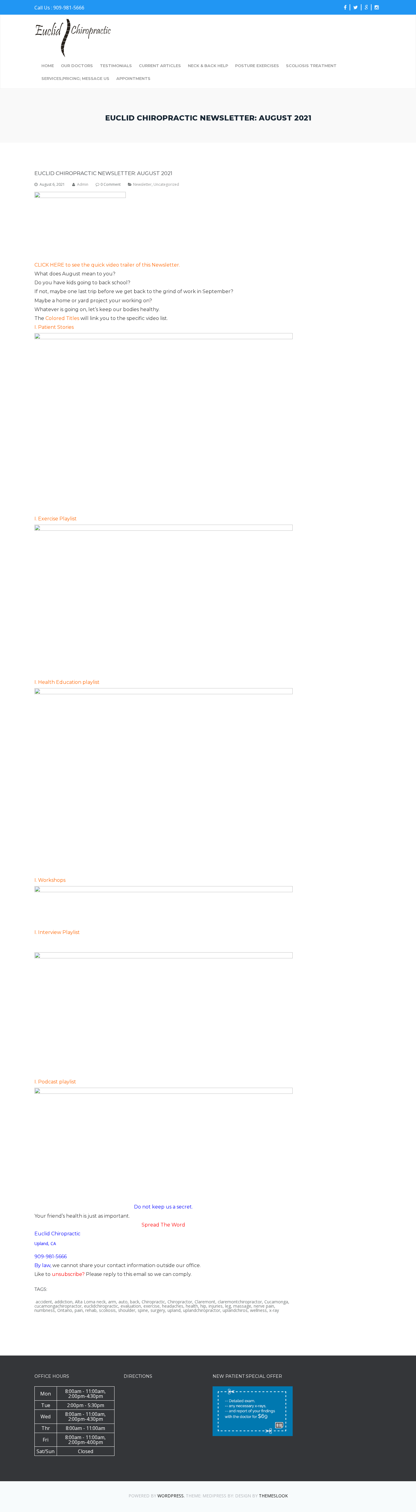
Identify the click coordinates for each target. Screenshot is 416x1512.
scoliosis (107, 1310)
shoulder (126, 1310)
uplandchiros (235, 1310)
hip (203, 1306)
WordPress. (171, 1496)
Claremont (205, 1302)
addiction (63, 1302)
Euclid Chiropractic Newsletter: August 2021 (103, 173)
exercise (151, 1306)
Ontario (64, 1310)
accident (44, 1302)
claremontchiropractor (240, 1302)
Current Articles (160, 66)
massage (242, 1306)
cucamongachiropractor (58, 1306)
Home (47, 66)
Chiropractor (179, 1302)
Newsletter (142, 184)
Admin (82, 184)
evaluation (131, 1306)
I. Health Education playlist (67, 682)
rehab (91, 1310)
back (134, 1302)
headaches (172, 1306)
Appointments (133, 79)
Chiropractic (153, 1302)
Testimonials (116, 66)
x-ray (274, 1310)
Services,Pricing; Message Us (75, 79)
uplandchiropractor (201, 1310)
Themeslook (273, 1496)
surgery (157, 1310)
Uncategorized (166, 184)
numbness (44, 1310)
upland (174, 1310)
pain (79, 1310)
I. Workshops (49, 880)
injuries (216, 1306)
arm (112, 1302)
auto (123, 1302)
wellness (258, 1310)
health (192, 1306)
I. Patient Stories (54, 327)
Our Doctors (77, 66)
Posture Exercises (257, 66)
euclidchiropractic (101, 1306)
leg (228, 1306)
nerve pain (264, 1306)
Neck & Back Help (208, 66)
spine (143, 1310)
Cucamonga (276, 1302)
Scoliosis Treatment (311, 66)
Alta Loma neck (90, 1302)
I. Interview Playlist (57, 932)
